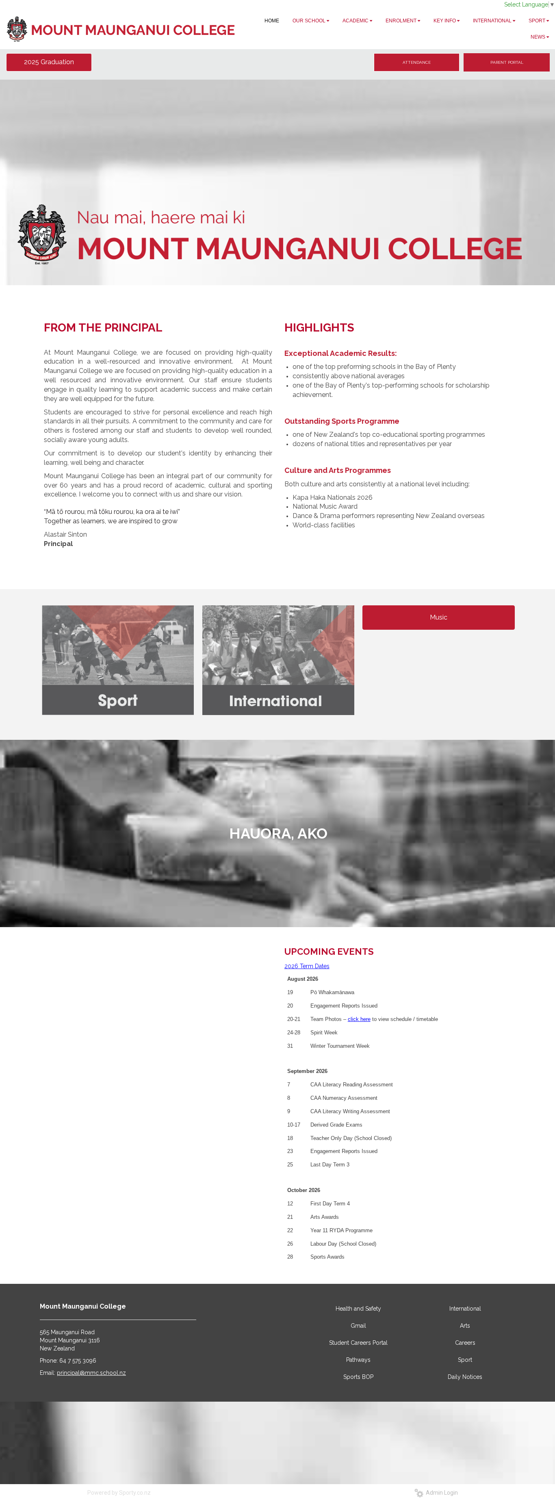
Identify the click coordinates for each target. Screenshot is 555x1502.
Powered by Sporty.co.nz (119, 1492)
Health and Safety (358, 1308)
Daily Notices (465, 1377)
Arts (465, 1325)
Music (438, 617)
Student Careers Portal (358, 1342)
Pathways (358, 1360)
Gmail (358, 1325)
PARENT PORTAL (506, 62)
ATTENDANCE (417, 62)
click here (359, 1019)
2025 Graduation (49, 62)
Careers (465, 1342)
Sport (465, 1360)
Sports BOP (358, 1377)
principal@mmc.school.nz (91, 1373)
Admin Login (440, 1492)
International (465, 1308)
